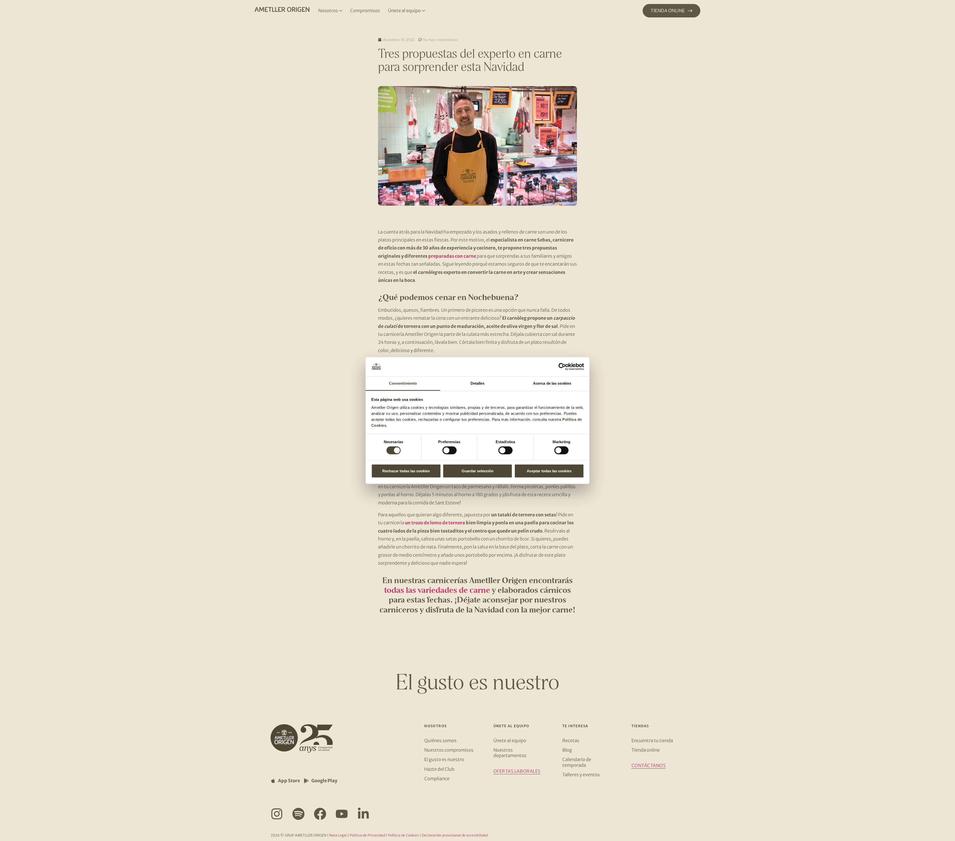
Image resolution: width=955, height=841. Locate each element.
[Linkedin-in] (363, 814)
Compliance (436, 778)
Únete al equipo (509, 740)
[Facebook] (320, 814)
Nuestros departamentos (509, 752)
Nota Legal (338, 835)
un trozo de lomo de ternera (435, 523)
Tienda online (645, 750)
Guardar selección (477, 471)
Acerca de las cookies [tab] (552, 383)
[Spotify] (298, 814)
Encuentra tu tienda (652, 740)
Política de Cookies (403, 835)
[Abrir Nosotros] (340, 10)
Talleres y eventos (581, 775)
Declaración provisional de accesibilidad (455, 835)
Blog (567, 750)
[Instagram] (277, 814)
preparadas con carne (452, 256)
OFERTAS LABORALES (516, 771)
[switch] (449, 450)
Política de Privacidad (367, 835)
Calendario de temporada (576, 762)
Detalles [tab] (478, 383)
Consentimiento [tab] (403, 383)
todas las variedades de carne (437, 590)
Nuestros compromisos (449, 750)
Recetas (570, 740)
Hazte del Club (439, 769)
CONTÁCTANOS (648, 765)
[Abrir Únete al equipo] (423, 10)
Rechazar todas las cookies (406, 471)
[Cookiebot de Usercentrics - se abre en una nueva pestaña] (562, 366)
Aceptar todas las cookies (549, 471)
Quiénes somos (440, 740)
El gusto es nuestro (444, 759)
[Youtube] (341, 814)
